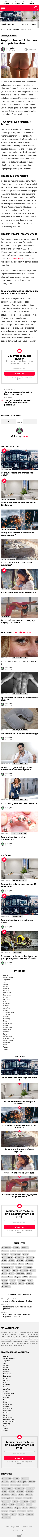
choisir (32, 1251)
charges (23, 1251)
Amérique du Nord (9, 977)
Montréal (6, 1025)
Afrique (5, 975)
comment (20, 1257)
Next (38, 19)
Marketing (6, 469)
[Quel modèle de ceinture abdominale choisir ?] (19, 682)
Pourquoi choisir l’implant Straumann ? (13, 838)
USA (31, 1280)
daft (5, 1261)
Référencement (8, 1036)
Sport (5, 1045)
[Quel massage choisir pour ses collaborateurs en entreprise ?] (19, 752)
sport (5, 1280)
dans (12, 1261)
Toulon (5, 1047)
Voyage (5, 1049)
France (5, 997)
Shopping (6, 589)
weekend (7, 1287)
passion (25, 1270)
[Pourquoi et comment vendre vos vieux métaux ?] (19, 520)
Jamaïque (6, 1008)
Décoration (7, 995)
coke (26, 1254)
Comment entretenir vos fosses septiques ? (16, 563)
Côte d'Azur (7, 993)
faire (14, 1264)
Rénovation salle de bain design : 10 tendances (30, 23)
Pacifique (6, 1032)
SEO (25, 1277)
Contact (23, 1530)
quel (18, 1277)
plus (5, 1274)
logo (19, 1267)
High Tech (6, 999)
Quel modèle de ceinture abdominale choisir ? (19, 698)
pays (33, 1270)
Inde (4, 1001)
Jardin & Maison (8, 499)
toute (13, 1280)
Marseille (6, 1021)
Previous (1, 19)
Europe (6, 1264)
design (21, 1261)
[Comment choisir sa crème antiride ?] (19, 646)
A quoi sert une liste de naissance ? (18, 592)
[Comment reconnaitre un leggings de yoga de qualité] (19, 607)
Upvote (8, 421)
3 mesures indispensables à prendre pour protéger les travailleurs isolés (19, 957)
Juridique (6, 1014)
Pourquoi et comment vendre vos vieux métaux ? (17, 533)
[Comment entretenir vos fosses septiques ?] (19, 549)
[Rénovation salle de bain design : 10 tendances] (19, 490)
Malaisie (6, 1017)
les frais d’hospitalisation (19, 258)
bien (14, 1251)
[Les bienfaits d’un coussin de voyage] (19, 718)
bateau (25, 1248)
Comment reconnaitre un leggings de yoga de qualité (18, 621)
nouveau (7, 1270)
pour (30, 1274)
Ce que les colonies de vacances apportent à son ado (16, 1315)
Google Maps (8, 1267)
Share (4, 56)
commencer (8, 1257)
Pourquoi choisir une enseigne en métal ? (8, 23)
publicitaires (8, 1277)
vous (22, 1283)
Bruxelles (6, 988)
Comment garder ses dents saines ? (19, 803)
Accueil (15, 1530)
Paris (5, 1034)
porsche (21, 1274)
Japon (5, 1010)
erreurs (30, 1261)
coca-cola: (16, 1254)
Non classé (7, 1030)
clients (6, 1254)
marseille (28, 1267)
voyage (30, 1283)
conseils (31, 1257)
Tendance (32, 3)
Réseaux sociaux (9, 1038)
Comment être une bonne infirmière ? (18, 1301)
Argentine (6, 980)
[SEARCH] (36, 8)
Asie (4, 982)
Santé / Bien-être (22, 632)
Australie (6, 984)
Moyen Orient (7, 1027)
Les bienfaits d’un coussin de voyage (19, 733)
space (33, 1277)
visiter (14, 1283)
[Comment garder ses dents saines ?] (19, 788)
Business (17, 952)
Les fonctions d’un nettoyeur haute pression (17, 1308)
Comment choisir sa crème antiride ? (18, 662)
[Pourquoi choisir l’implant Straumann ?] (19, 822)
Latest (6, 3)
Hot (23, 3)
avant (17, 1248)
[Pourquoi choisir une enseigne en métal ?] (10, 16)
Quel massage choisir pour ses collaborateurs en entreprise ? (16, 768)
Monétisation (7, 1023)
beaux (6, 1251)
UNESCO (22, 1280)
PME (12, 1274)
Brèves (5, 986)
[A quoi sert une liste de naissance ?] (19, 579)
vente (6, 1283)
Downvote (30, 421)
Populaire (15, 3)
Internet (6, 1006)
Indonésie (6, 1003)
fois (22, 1264)
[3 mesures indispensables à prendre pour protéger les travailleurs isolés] (19, 941)
